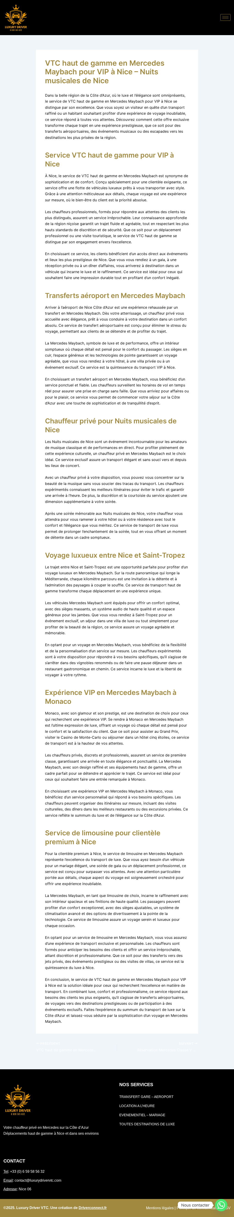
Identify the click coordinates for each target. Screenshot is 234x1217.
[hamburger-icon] (225, 17)
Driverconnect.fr (93, 1208)
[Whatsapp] (221, 1205)
